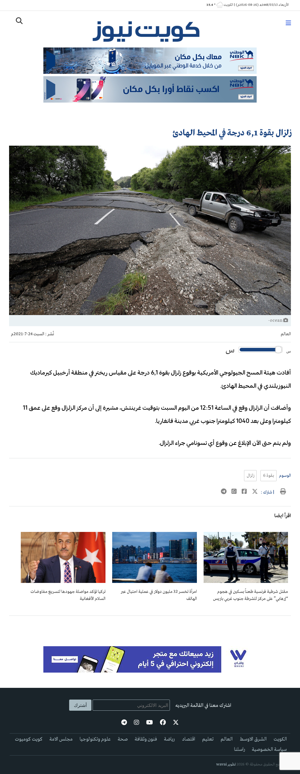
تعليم (208, 739)
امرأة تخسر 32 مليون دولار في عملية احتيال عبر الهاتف (159, 595)
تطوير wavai (226, 764)
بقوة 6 (268, 476)
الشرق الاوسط (253, 739)
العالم (286, 334)
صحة (123, 739)
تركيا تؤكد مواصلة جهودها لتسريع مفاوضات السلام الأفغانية (67, 595)
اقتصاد (188, 739)
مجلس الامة (61, 739)
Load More (150, 625)
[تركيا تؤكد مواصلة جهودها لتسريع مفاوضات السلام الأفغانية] (63, 582)
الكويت (280, 739)
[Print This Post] (283, 492)
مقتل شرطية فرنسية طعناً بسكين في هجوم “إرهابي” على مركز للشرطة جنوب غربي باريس (250, 595)
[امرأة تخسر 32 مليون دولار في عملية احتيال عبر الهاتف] (154, 582)
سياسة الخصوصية (269, 749)
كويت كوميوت (28, 739)
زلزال (250, 476)
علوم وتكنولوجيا (95, 739)
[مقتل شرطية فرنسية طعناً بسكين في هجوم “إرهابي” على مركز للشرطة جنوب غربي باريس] (246, 582)
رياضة (169, 739)
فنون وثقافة (146, 739)
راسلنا (239, 749)
